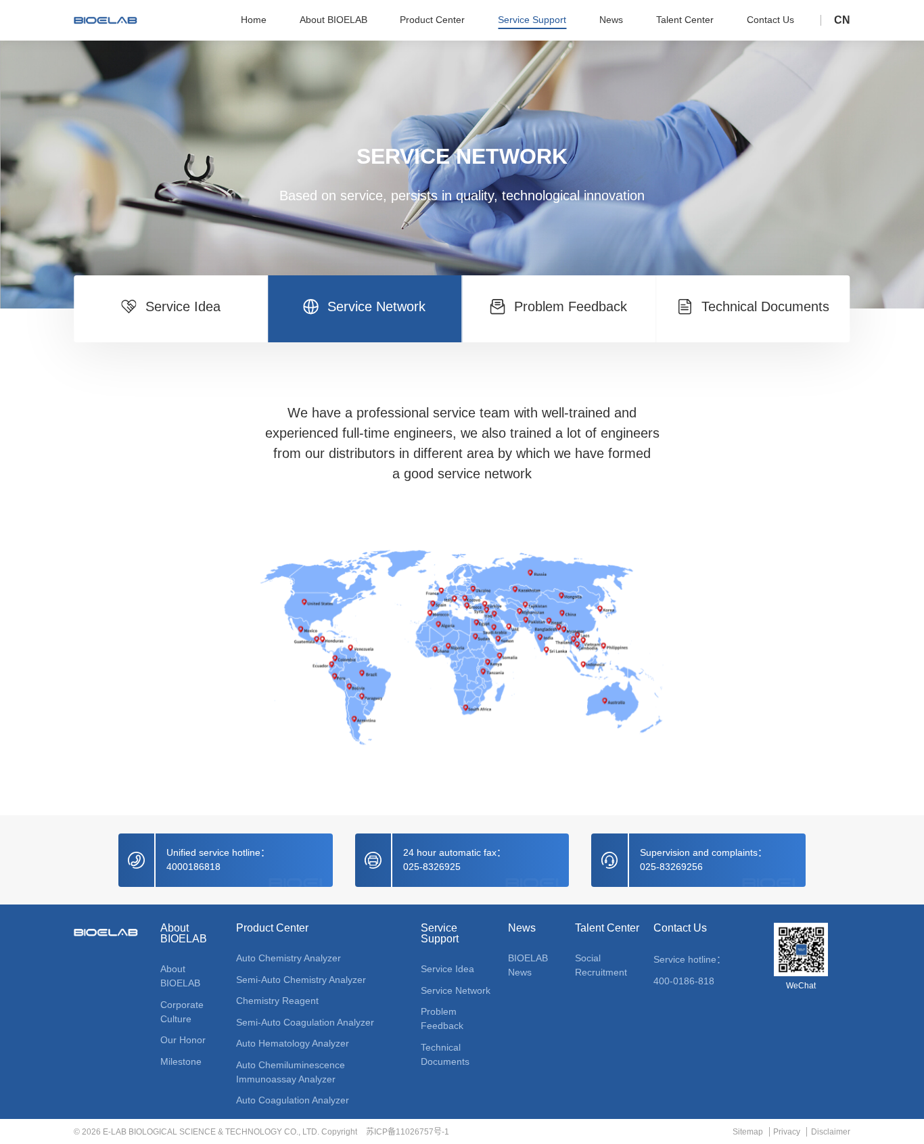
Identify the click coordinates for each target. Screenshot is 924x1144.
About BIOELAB (183, 933)
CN (842, 20)
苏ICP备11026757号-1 (407, 1132)
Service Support (440, 933)
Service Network (455, 990)
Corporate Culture (182, 1011)
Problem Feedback (442, 1018)
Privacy (786, 1132)
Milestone (181, 1061)
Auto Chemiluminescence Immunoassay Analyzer (290, 1071)
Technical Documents (445, 1054)
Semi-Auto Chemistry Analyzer (301, 979)
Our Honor (183, 1039)
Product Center (272, 928)
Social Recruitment (601, 965)
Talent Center (607, 928)
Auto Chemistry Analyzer (288, 958)
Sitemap (747, 1132)
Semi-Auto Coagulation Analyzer (305, 1022)
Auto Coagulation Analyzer (292, 1100)
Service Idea (447, 968)
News (522, 928)
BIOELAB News (528, 965)
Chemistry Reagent (277, 1000)
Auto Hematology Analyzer (292, 1043)
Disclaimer (830, 1132)
